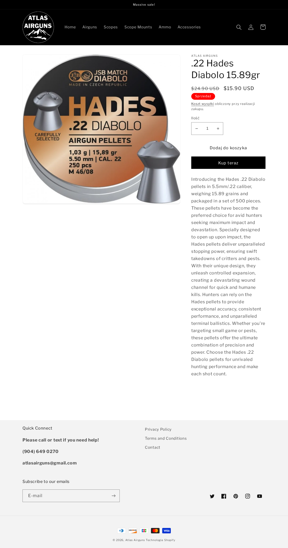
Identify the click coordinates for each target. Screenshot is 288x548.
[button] (239, 27)
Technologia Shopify (160, 540)
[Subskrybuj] (113, 495)
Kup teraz (228, 163)
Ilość (195, 118)
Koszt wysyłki (202, 104)
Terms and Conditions (166, 438)
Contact (152, 447)
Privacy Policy (158, 429)
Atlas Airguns (135, 540)
